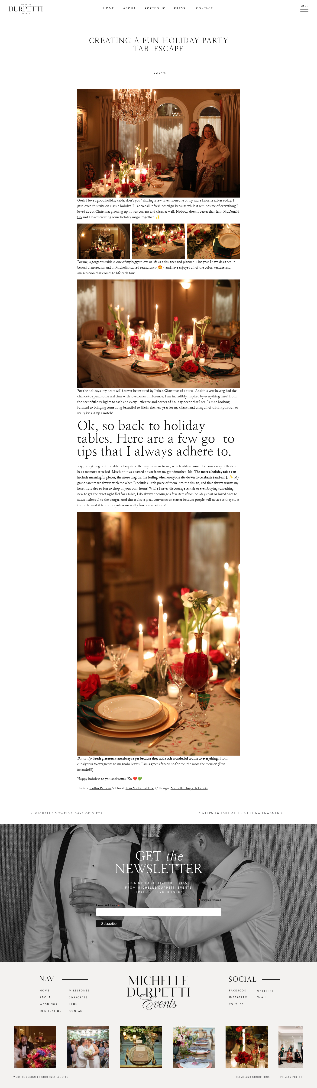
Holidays (159, 72)
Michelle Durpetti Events (189, 788)
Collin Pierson (100, 788)
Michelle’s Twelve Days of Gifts (69, 813)
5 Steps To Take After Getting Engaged (239, 813)
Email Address (108, 905)
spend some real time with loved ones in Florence (127, 396)
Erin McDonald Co (140, 788)
